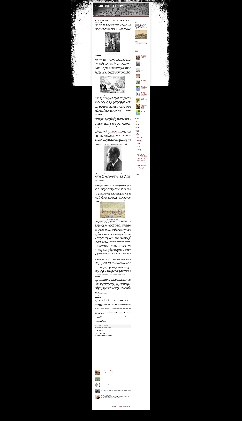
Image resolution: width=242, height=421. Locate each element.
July (137, 143)
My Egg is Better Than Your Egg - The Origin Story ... (141, 155)
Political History (101, 15)
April (138, 147)
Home (95, 15)
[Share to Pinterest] (109, 325)
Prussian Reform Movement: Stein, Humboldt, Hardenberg (144, 69)
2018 (137, 130)
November (139, 137)
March (138, 149)
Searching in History (109, 5)
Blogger (128, 406)
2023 (137, 124)
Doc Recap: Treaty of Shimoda (106, 395)
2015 (137, 133)
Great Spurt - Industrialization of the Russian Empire (108, 295)
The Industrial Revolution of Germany (107, 370)
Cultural (107, 327)
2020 (137, 127)
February (138, 150)
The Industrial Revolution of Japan (143, 75)
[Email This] (104, 325)
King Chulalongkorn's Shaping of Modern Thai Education (144, 106)
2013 (137, 174)
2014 (137, 134)
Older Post (129, 364)
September (139, 140)
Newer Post (97, 364)
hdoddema (120, 406)
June (138, 144)
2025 (137, 121)
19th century (99, 327)
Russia (109, 327)
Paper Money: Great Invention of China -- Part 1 (142, 171)
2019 (137, 128)
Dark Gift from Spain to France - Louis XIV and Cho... (142, 152)
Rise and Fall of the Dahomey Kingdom (143, 62)
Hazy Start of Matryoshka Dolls (102, 293)
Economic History (109, 15)
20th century (103, 327)
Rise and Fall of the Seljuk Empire (144, 99)
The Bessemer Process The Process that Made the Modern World (112, 383)
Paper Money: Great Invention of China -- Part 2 (142, 168)
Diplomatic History (118, 15)
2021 (137, 125)
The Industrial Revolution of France (143, 81)
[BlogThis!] (105, 325)
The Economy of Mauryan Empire (144, 111)
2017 (137, 131)
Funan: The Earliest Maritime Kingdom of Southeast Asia (144, 88)
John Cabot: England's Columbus (106, 389)
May (138, 146)
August (138, 141)
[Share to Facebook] (107, 325)
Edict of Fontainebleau (117, 132)
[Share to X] (106, 325)
